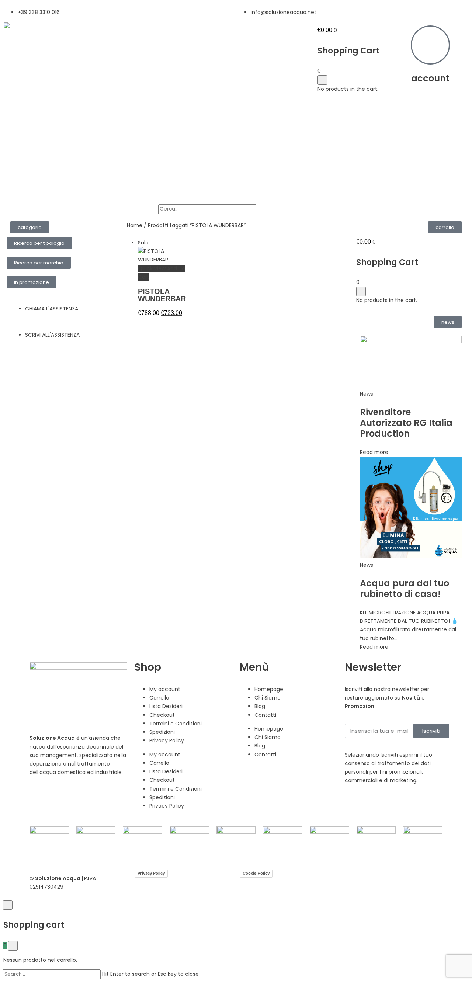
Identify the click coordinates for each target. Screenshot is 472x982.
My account (164, 689)
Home (134, 225)
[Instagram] (58, 799)
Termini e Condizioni (175, 723)
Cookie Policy (256, 873)
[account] (430, 45)
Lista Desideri (166, 706)
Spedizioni (162, 732)
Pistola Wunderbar (162, 295)
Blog (259, 706)
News (366, 394)
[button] (29, 227)
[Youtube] (78, 799)
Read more (374, 452)
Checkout (162, 715)
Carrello (159, 697)
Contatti (265, 715)
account (430, 78)
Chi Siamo (267, 697)
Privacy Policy (166, 740)
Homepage (268, 689)
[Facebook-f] (39, 799)
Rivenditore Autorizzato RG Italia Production (406, 423)
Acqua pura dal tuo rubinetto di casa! (404, 588)
